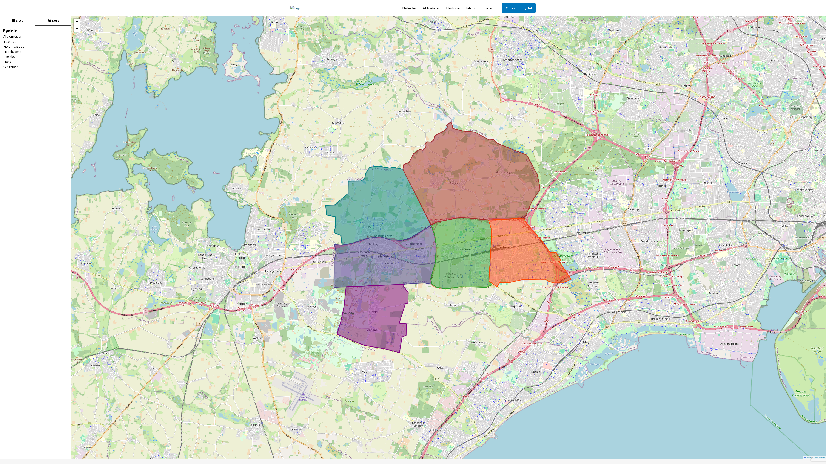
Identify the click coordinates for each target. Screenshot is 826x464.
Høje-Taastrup (14, 46)
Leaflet (808, 457)
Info (469, 8)
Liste (19, 20)
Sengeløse (10, 67)
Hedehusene (12, 52)
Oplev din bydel (519, 8)
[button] (77, 22)
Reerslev (9, 57)
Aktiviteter (431, 8)
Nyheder (409, 8)
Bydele (10, 30)
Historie (453, 8)
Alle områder (12, 36)
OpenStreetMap (819, 457)
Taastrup (10, 42)
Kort (55, 20)
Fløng (7, 62)
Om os (487, 8)
